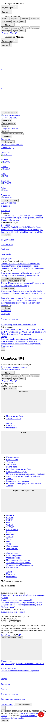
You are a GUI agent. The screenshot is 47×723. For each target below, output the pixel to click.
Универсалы (28, 218)
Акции (9, 423)
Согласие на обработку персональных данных (21, 602)
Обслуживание (36, 339)
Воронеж (25, 19)
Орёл (22, 21)
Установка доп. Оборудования (27, 344)
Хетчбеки (38, 218)
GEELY (33, 329)
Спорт (34, 293)
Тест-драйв (11, 464)
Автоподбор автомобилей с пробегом (27, 268)
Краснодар (6, 21)
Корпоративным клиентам (12, 134)
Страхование (12, 460)
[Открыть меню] (3, 349)
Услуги (4, 131)
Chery (41, 232)
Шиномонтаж (7, 346)
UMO (43, 332)
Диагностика (7, 339)
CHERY (13, 329)
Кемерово (35, 19)
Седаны (19, 218)
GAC (31, 232)
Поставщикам (30, 300)
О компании (6, 137)
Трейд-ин (10, 462)
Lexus (38, 227)
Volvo (8, 232)
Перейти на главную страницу (14, 367)
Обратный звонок (9, 389)
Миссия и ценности (15, 298)
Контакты (5, 139)
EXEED (20, 329)
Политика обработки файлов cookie (17, 600)
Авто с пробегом (8, 123)
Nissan (19, 227)
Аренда (25, 285)
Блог (3, 298)
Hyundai (32, 227)
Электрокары (25, 334)
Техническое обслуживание (18, 562)
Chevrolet (15, 232)
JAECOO (41, 329)
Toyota (4, 227)
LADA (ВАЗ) (13, 229)
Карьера (27, 293)
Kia (9, 227)
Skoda (4, 229)
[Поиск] (20, 66)
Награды (41, 293)
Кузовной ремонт (21, 339)
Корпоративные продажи (19, 283)
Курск (15, 21)
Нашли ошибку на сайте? (12, 638)
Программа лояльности (11, 273)
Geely (13, 227)
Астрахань (15, 19)
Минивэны (14, 220)
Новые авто (6, 120)
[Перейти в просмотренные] (20, 109)
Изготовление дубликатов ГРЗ (25, 275)
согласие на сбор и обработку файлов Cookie (19, 716)
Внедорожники (8, 218)
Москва (5, 19)
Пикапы (5, 220)
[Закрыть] (21, 649)
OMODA (23, 332)
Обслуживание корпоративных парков (23, 483)
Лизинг (4, 283)
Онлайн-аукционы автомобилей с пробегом (25, 474)
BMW (25, 227)
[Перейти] (1, 583)
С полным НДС (8, 215)
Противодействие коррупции (14, 303)
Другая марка (12, 334)
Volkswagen (37, 229)
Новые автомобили (15, 416)
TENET (30, 332)
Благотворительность (33, 298)
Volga (3, 334)
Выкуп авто (11, 467)
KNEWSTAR (7, 332)
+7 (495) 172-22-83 (9, 33)
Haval (36, 232)
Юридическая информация (13, 612)
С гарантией (21, 215)
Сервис (5, 126)
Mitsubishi (24, 232)
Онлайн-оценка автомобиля (14, 263)
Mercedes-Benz (25, 229)
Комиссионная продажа (16, 471)
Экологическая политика (12, 300)
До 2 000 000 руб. (35, 215)
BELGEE (5, 329)
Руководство (17, 293)
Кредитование (12, 457)
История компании (21, 291)
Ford (3, 232)
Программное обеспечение (13, 341)
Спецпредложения (9, 128)
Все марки (5, 225)
